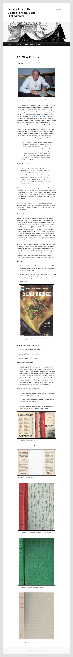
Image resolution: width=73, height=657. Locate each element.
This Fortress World (37, 116)
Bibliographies (17, 44)
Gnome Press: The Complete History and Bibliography (22, 12)
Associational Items (35, 44)
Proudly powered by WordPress (36, 651)
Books (26, 44)
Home (9, 44)
